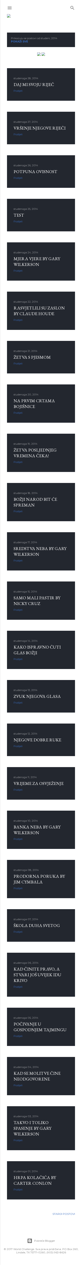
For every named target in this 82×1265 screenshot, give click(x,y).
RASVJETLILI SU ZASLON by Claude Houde (39, 310)
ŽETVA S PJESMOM (32, 357)
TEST (19, 215)
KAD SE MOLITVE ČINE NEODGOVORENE (37, 1076)
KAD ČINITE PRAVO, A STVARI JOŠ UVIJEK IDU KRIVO (37, 974)
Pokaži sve (19, 41)
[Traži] (72, 7)
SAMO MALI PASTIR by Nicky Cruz (37, 600)
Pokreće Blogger (44, 1240)
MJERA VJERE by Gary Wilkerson (37, 261)
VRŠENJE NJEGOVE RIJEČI (40, 128)
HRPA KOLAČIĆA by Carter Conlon (35, 1180)
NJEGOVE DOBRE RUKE (37, 740)
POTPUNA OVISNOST (35, 171)
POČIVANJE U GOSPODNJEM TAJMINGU (40, 1027)
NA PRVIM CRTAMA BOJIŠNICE (34, 403)
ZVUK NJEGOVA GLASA (37, 696)
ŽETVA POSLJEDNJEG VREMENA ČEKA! (35, 453)
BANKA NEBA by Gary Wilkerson (37, 829)
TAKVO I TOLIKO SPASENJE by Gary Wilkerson (32, 1128)
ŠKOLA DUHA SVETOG (37, 925)
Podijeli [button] (18, 90)
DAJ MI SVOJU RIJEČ (34, 84)
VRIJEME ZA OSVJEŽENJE (39, 783)
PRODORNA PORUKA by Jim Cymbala (39, 879)
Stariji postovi (63, 1214)
